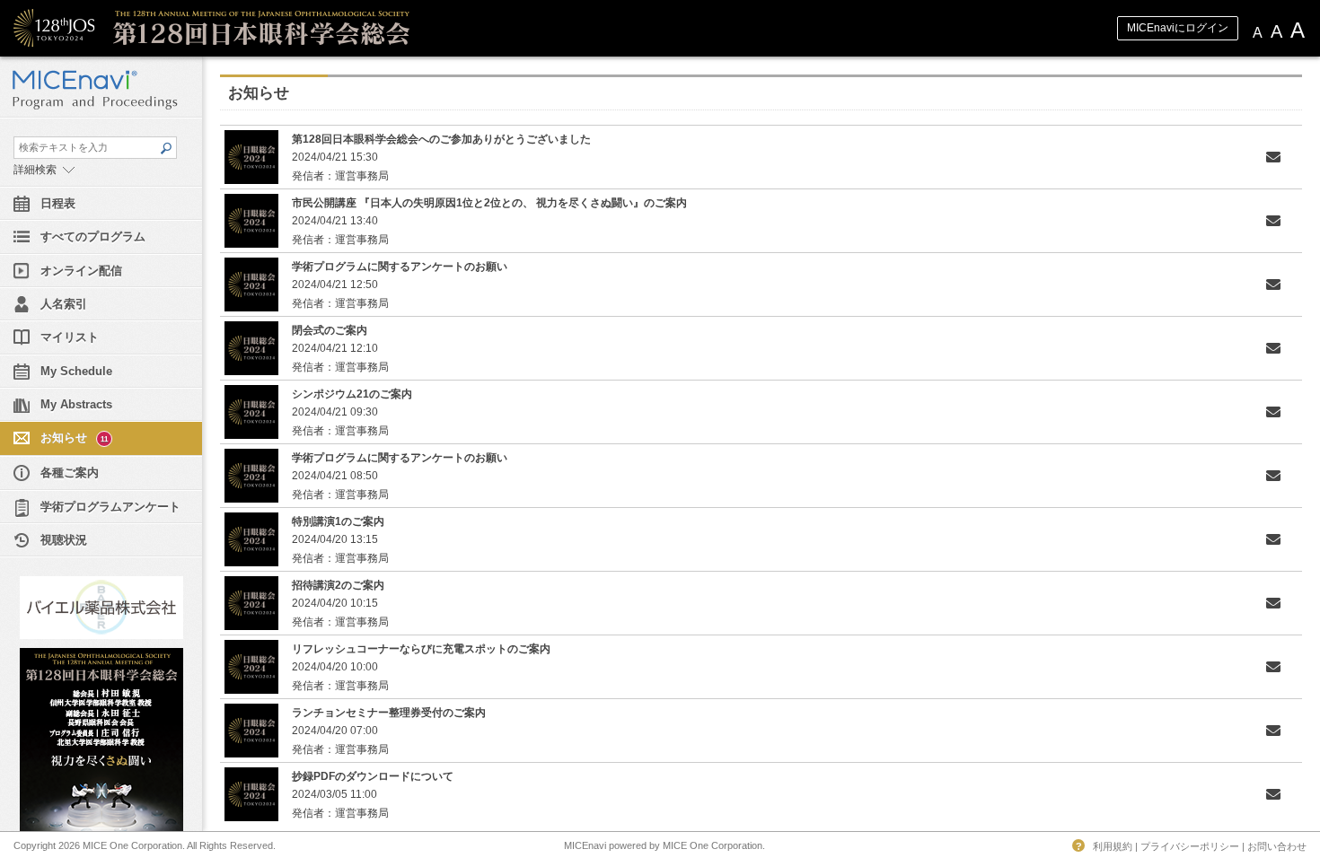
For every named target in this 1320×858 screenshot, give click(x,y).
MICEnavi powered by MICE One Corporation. (664, 845)
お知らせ (74, 437)
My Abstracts (76, 404)
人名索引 (63, 304)
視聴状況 (63, 540)
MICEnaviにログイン (1177, 27)
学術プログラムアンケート (110, 506)
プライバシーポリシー (1189, 846)
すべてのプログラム (92, 236)
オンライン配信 (81, 270)
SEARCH (165, 148)
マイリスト (69, 337)
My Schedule (76, 371)
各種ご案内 (69, 472)
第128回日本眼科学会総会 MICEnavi (282, 28)
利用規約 (1112, 846)
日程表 (57, 203)
